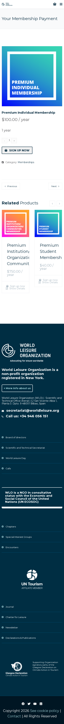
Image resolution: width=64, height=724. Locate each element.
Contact (14, 716)
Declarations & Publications (21, 637)
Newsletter (12, 627)
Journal (10, 606)
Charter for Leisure (16, 617)
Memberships (26, 162)
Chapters (11, 526)
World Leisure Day (16, 458)
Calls (8, 468)
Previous (12, 186)
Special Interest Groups (19, 537)
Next (54, 186)
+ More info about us (17, 388)
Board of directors (16, 437)
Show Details (17, 288)
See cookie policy (44, 711)
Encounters (12, 547)
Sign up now (19, 150)
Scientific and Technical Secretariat (25, 447)
